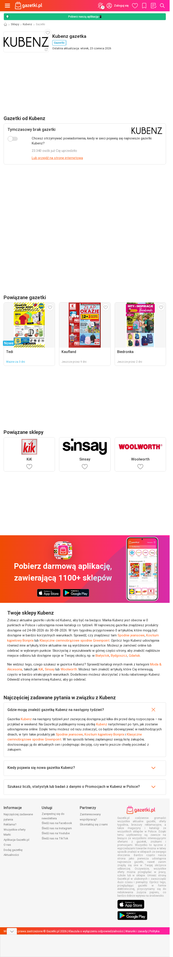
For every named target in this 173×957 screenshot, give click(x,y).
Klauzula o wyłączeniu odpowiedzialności (95, 931)
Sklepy (15, 24)
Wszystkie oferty (14, 829)
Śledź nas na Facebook (57, 823)
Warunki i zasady (136, 931)
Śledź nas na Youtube (56, 833)
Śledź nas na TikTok (55, 838)
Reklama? (10, 824)
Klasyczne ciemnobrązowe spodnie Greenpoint (74, 640)
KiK (41, 669)
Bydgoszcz (119, 656)
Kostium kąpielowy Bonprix (104, 734)
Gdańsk (134, 656)
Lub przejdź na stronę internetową (57, 158)
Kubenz (27, 24)
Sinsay (50, 669)
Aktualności (11, 855)
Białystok (102, 656)
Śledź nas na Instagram (57, 828)
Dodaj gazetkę (13, 850)
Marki (7, 834)
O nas (7, 844)
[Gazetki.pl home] (29, 5)
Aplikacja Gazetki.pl (16, 839)
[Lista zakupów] (153, 5)
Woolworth (69, 669)
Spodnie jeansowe (131, 635)
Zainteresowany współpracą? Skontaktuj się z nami (94, 819)
